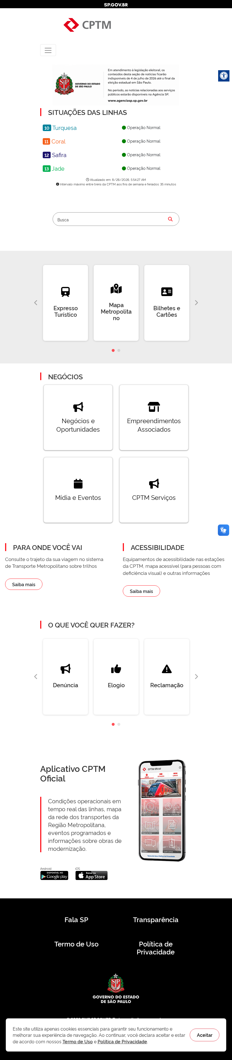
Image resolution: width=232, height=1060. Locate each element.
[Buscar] (170, 219)
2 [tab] (119, 351)
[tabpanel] (65, 303)
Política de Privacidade (156, 948)
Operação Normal (143, 127)
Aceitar (204, 1035)
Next (196, 303)
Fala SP (76, 919)
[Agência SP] (128, 101)
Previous (36, 303)
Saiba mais (23, 584)
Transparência (156, 919)
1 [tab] (113, 351)
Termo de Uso (76, 944)
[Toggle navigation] (48, 50)
